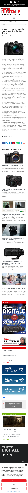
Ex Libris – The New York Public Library (11, 436)
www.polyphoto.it (5, 132)
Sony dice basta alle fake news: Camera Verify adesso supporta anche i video (13, 215)
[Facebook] (11, 2)
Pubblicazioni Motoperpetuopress (18, 4)
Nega (14, 484)
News (18, 36)
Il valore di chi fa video (7, 350)
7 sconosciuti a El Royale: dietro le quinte (12, 431)
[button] (26, 465)
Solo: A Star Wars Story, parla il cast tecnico (12, 434)
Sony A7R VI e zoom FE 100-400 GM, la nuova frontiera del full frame (13, 166)
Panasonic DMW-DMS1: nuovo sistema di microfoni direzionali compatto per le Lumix (13, 288)
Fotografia (14, 36)
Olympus (10, 136)
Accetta (14, 480)
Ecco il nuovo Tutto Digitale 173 (9, 355)
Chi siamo (9, 4)
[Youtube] (14, 2)
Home (5, 4)
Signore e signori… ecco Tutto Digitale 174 (12, 353)
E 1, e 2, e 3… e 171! (7, 360)
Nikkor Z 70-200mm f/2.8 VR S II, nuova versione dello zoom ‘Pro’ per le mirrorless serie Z (13, 263)
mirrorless (6, 136)
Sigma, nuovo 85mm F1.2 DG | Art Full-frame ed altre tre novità (13, 238)
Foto (23, 461)
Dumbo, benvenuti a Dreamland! (10, 429)
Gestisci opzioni (14, 488)
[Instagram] (18, 2)
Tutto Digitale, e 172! (7, 357)
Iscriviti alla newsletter (14, 5)
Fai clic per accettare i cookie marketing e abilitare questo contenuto (13, 405)
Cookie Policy (9, 491)
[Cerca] (26, 24)
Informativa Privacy (17, 491)
